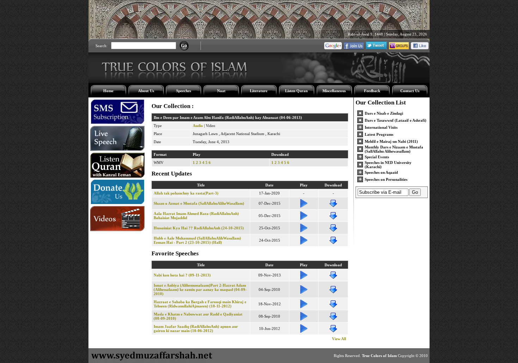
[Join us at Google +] (333, 48)
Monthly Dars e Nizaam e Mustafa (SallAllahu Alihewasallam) (394, 149)
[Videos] (117, 230)
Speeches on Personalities (386, 179)
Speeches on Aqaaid (381, 172)
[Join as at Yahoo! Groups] (399, 48)
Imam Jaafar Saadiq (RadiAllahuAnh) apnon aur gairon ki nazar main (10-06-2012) (196, 328)
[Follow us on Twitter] (376, 48)
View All (339, 339)
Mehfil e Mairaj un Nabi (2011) (391, 141)
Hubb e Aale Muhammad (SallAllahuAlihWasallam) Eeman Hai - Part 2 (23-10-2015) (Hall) (197, 240)
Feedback (372, 91)
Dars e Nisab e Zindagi (384, 113)
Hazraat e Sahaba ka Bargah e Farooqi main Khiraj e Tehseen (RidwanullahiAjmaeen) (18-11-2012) (200, 304)
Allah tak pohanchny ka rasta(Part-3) (186, 193)
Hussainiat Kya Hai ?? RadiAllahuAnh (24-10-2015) (199, 228)
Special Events (377, 157)
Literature (258, 91)
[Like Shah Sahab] (354, 48)
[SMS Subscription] (117, 123)
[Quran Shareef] (117, 176)
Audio (198, 125)
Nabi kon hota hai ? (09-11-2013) (182, 275)
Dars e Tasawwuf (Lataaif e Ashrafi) (395, 120)
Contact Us (409, 91)
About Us (146, 91)
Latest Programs (379, 134)
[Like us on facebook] (419, 48)
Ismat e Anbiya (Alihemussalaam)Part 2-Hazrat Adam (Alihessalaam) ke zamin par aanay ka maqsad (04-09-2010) (200, 289)
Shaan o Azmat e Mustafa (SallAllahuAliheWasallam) (199, 203)
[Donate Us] (117, 203)
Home (108, 91)
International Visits (381, 127)
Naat (221, 91)
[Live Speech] (117, 149)
